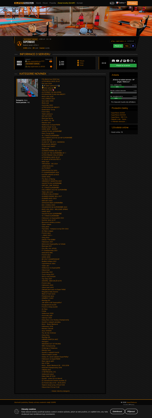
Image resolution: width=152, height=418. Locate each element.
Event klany (46, 112)
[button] (11, 21)
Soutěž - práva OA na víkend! (52, 378)
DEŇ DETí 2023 (47, 200)
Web (127, 46)
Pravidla (53, 3)
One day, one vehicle (49, 248)
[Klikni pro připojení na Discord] (114, 61)
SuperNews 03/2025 (118, 115)
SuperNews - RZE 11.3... (119, 117)
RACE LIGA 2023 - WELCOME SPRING (55, 209)
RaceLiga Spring (47, 118)
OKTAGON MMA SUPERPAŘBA (52, 203)
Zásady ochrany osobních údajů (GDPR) (42, 402)
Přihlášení (132, 3)
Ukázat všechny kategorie (61, 391)
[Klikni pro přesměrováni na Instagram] (131, 61)
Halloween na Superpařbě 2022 (53, 218)
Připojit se (118, 46)
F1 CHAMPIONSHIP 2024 (50, 172)
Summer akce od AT (49, 220)
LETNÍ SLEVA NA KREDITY (51, 107)
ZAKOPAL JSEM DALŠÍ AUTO (52, 281)
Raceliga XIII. (46, 337)
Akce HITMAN (47, 331)
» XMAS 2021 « (47, 235)
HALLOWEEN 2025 (48, 99)
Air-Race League (47, 231)
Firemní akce (46, 233)
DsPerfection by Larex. (50, 170)
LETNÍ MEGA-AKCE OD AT (51, 81)
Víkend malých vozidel (49, 354)
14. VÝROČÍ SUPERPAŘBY (50, 216)
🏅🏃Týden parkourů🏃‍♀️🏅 (51, 86)
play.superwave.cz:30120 (36, 66)
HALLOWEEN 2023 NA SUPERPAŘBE (54, 190)
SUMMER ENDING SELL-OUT (52, 151)
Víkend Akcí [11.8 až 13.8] (50, 387)
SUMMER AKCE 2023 (49, 198)
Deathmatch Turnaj (48, 109)
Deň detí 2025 (47, 116)
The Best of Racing (48, 179)
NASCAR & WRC (47, 253)
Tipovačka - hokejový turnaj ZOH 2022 (55, 229)
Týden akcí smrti (47, 192)
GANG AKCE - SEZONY (50, 129)
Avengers (45, 341)
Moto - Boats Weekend (50, 324)
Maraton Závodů (47, 328)
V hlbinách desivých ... (119, 121)
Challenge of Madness (49, 348)
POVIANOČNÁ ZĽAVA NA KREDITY (53, 94)
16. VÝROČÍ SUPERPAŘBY (50, 135)
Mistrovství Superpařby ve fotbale (53, 244)
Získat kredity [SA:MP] (66, 3)
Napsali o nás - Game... (119, 119)
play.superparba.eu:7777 (35, 61)
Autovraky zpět (47, 315)
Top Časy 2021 (47, 279)
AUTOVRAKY (46, 168)
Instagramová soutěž (49, 305)
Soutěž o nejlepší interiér (50, 352)
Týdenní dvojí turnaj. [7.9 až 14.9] (53, 385)
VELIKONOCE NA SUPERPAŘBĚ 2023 (54, 207)
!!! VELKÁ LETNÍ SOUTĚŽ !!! (51, 159)
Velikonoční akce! (48, 374)
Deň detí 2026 (47, 83)
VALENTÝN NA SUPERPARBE (52, 183)
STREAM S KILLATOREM (50, 194)
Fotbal (44, 311)
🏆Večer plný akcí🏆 (49, 88)
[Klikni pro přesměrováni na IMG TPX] (124, 61)
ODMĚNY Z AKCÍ (47, 298)
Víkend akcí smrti (48, 287)
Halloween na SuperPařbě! (51, 359)
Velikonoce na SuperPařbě (51, 125)
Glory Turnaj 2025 (48, 133)
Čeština (121, 3)
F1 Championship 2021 (49, 250)
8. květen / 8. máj (48, 120)
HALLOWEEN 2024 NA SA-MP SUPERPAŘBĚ (57, 138)
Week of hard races (48, 294)
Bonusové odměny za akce (51, 222)
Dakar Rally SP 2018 (48, 376)
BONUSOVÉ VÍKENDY (49, 144)
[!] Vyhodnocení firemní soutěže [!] (54, 380)
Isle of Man (46, 363)
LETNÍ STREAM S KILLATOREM (52, 155)
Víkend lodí (46, 270)
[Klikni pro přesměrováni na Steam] (134, 60)
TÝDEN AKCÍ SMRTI (48, 146)
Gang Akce (45, 237)
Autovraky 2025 (47, 105)
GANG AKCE (46, 177)
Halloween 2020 (47, 285)
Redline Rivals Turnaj (49, 127)
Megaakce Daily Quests (50, 292)
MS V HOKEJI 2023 (48, 205)
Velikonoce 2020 (47, 313)
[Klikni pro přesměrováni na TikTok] (121, 61)
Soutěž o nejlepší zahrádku (51, 322)
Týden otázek (46, 224)
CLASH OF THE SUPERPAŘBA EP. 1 (54, 153)
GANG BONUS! (47, 140)
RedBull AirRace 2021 (49, 261)
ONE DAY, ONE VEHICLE (50, 185)
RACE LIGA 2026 (47, 96)
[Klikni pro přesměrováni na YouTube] (118, 61)
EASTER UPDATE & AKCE (50, 174)
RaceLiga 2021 (47, 246)
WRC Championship (48, 346)
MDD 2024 (45, 161)
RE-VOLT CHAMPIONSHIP (50, 259)
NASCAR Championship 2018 (52, 367)
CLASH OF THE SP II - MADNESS (53, 142)
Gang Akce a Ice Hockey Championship (55, 320)
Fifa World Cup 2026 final (50, 79)
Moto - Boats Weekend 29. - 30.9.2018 (55, 365)
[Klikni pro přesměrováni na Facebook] (128, 61)
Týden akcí (45, 266)
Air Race (45, 309)
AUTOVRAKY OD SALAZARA (51, 92)
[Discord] (133, 46)
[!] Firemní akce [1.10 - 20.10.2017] (54, 383)
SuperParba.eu (132, 402)
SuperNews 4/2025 (118, 113)
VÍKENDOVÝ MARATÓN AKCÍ (52, 181)
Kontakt (80, 3)
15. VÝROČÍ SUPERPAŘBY (50, 187)
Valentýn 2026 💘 (48, 90)
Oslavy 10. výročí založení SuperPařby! (55, 357)
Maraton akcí (46, 122)
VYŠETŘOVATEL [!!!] (49, 372)
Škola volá (45, 103)
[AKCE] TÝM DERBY (49, 240)
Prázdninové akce (48, 296)
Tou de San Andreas (49, 333)
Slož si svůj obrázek (49, 276)
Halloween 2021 (47, 242)
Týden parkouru (47, 114)
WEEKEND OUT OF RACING (51, 344)
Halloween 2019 (47, 326)
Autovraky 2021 (47, 272)
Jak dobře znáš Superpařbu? (52, 302)
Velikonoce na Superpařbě (51, 268)
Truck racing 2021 (48, 274)
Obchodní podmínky (21, 402)
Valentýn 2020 (47, 318)
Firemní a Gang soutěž (50, 307)
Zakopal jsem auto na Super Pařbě (54, 289)
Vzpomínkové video (48, 263)
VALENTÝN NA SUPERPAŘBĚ (52, 131)
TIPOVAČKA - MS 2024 (50, 164)
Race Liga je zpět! (48, 361)
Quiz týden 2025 (47, 101)
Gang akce (45, 227)
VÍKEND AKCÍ (46, 370)
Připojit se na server (123, 65)
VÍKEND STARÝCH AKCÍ (50, 339)
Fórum (45, 3)
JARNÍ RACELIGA (47, 166)
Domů (38, 3)
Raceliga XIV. (46, 300)
